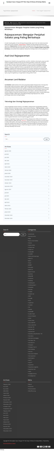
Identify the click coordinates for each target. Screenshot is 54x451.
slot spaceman (32, 356)
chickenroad (31, 247)
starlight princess (33, 373)
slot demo (31, 336)
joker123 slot (32, 271)
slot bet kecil (32, 331)
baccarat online (32, 236)
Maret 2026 (7, 167)
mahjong (31, 280)
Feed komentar (32, 388)
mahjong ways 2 (32, 285)
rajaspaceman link (8, 24)
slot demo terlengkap (34, 338)
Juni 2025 (7, 196)
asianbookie (31, 234)
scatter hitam (32, 313)
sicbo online (31, 320)
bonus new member (33, 240)
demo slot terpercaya (34, 256)
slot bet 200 (31, 329)
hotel (30, 263)
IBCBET (30, 265)
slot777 (30, 362)
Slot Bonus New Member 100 (35, 333)
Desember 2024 (8, 215)
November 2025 (8, 179)
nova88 (30, 298)
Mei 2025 (7, 199)
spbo (30, 371)
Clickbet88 (31, 251)
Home (33, 10)
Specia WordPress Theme (9, 443)
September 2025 (9, 186)
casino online (32, 245)
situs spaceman (32, 325)
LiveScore (31, 278)
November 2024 (8, 218)
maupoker (31, 287)
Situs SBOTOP (32, 322)
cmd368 (30, 254)
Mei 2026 (7, 160)
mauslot (30, 289)
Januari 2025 (7, 212)
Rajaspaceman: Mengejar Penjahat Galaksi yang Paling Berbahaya (24, 28)
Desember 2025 (8, 176)
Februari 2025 (8, 208)
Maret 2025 (7, 205)
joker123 (31, 269)
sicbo (30, 318)
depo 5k (30, 258)
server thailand (32, 316)
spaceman (31, 364)
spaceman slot (32, 369)
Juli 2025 (7, 192)
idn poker (31, 267)
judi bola (31, 274)
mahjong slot (32, 282)
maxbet (30, 291)
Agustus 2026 (8, 151)
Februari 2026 (8, 170)
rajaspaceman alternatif (31, 22)
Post (30, 300)
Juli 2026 (7, 154)
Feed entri (31, 386)
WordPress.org (32, 391)
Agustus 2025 (8, 189)
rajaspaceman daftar (41, 22)
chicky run (31, 249)
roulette (30, 305)
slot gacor (31, 344)
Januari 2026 (7, 173)
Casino (30, 243)
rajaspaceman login (17, 24)
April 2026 (7, 163)
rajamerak (31, 302)
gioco (30, 260)
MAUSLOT (24, 120)
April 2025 (7, 202)
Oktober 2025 (8, 183)
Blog (30, 238)
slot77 (30, 360)
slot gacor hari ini (33, 347)
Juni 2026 (7, 157)
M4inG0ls (7, 22)
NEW (30, 296)
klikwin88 (31, 276)
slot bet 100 (31, 327)
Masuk (30, 384)
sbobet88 (31, 311)
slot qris (30, 351)
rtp (29, 307)
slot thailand (31, 358)
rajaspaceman (23, 22)
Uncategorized (14, 22)
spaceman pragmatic (33, 367)
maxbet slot (31, 294)
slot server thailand (33, 353)
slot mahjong (32, 349)
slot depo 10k (32, 340)
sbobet (30, 309)
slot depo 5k (31, 342)
